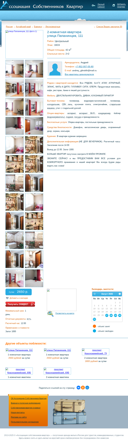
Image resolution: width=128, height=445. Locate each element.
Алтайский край (23, 26)
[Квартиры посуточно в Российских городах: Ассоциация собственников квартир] (41, 4)
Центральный (62, 41)
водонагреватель (56, 117)
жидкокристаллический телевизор (102, 101)
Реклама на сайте (19, 417)
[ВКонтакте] (78, 387)
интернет (71, 113)
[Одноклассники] (83, 387)
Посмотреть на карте (64, 313)
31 (94, 319)
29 (115, 315)
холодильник (53, 104)
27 (107, 315)
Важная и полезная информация (25, 403)
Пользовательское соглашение (25, 422)
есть (29, 319)
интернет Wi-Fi (87, 113)
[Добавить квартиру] (119, 5)
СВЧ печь (67, 104)
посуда (77, 117)
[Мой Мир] (87, 387)
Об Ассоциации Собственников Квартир (29, 398)
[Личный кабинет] (99, 5)
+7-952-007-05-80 (84, 66)
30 (120, 315)
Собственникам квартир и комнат (26, 408)
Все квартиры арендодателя (79, 74)
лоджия (69, 117)
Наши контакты (18, 412)
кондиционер (104, 113)
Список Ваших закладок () (109, 26)
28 (111, 315)
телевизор (74, 101)
